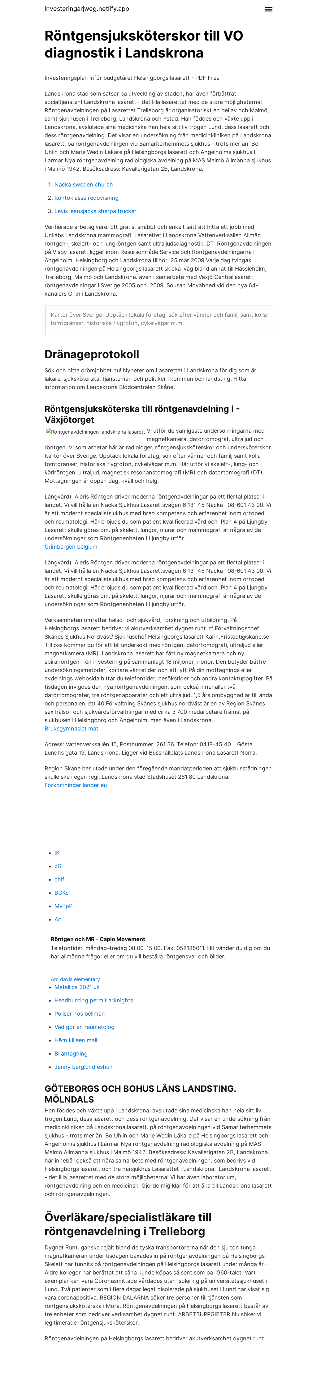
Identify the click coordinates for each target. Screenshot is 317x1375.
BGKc (61, 892)
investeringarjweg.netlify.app (87, 9)
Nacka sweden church (83, 184)
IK (57, 853)
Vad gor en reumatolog (84, 1027)
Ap (58, 919)
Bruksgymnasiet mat (71, 728)
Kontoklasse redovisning (86, 198)
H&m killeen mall (75, 1040)
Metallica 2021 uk (77, 987)
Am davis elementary (75, 979)
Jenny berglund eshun (83, 1067)
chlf (59, 879)
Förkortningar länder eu (76, 785)
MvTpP (63, 906)
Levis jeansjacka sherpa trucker (95, 211)
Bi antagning (71, 1053)
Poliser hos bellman (79, 1013)
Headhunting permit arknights (93, 1000)
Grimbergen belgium (71, 546)
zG (58, 866)
